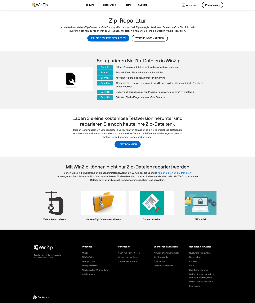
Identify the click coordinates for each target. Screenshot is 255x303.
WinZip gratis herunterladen (166, 253)
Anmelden (191, 5)
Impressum (194, 286)
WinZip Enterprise (90, 266)
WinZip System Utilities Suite (95, 270)
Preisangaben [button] (212, 5)
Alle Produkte (88, 274)
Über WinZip (159, 261)
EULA (191, 266)
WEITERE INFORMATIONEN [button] (149, 38)
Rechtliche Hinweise (198, 270)
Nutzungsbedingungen (200, 253)
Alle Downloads (161, 257)
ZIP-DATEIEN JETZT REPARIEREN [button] (108, 38)
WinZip (85, 253)
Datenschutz (195, 257)
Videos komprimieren (128, 257)
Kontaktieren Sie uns (163, 266)
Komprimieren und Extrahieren (174, 173)
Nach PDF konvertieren (129, 253)
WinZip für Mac (89, 261)
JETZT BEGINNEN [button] (127, 144)
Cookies (193, 261)
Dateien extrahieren (127, 261)
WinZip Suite (88, 257)
